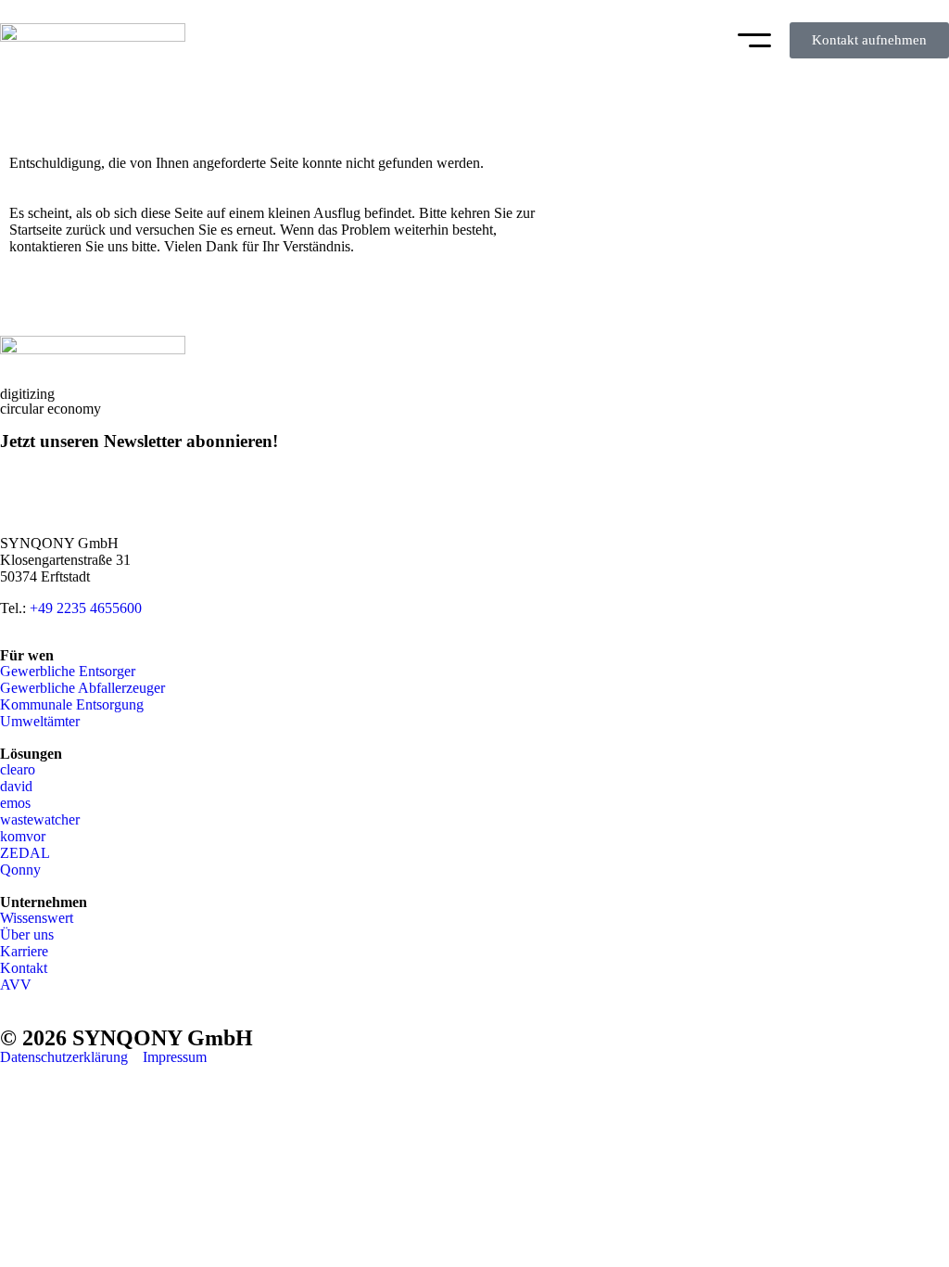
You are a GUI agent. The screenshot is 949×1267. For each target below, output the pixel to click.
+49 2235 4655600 (86, 608)
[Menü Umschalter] (754, 40)
